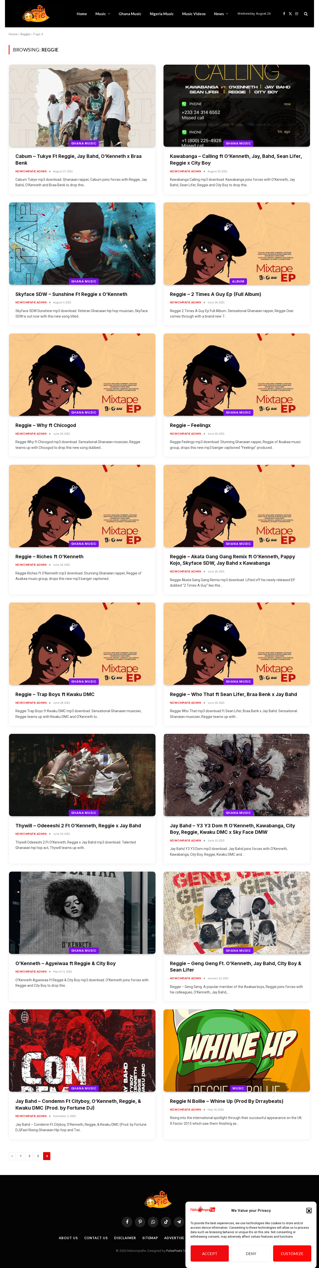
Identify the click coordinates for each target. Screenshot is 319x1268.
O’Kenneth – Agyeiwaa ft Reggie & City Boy (65, 963)
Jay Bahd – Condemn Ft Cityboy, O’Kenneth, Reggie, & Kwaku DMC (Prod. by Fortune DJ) (78, 1104)
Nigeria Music (162, 13)
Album (238, 281)
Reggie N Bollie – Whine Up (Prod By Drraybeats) (226, 1101)
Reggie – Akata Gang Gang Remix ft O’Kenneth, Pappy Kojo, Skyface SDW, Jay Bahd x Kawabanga (232, 560)
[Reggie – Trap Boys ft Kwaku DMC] (82, 644)
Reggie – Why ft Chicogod (45, 425)
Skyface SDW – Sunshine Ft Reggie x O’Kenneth (71, 294)
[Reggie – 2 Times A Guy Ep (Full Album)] (236, 243)
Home (82, 13)
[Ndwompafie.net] (37, 13)
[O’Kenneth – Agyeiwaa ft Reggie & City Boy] (82, 913)
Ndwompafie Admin (31, 171)
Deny (251, 1253)
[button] (309, 1210)
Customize (292, 1253)
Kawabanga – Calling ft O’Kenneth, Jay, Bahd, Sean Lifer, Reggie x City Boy (236, 159)
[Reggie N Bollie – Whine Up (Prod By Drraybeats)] (236, 1050)
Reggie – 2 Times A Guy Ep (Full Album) (215, 294)
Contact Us (96, 1238)
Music (100, 13)
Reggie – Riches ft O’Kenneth (49, 557)
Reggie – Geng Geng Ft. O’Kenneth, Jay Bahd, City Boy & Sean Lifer (235, 967)
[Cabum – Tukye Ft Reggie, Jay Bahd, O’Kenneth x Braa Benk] (82, 106)
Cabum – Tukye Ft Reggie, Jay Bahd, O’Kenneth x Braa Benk (78, 159)
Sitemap (150, 1238)
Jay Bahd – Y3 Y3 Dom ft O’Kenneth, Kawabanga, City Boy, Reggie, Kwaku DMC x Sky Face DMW (232, 829)
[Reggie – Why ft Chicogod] (82, 374)
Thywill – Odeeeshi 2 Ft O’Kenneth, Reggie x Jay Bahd (78, 826)
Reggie (25, 34)
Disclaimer (125, 1238)
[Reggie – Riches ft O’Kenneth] (82, 506)
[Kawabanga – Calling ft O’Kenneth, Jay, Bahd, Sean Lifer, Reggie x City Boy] (236, 106)
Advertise (174, 1238)
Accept (210, 1253)
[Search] (305, 13)
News (219, 13)
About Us (68, 1238)
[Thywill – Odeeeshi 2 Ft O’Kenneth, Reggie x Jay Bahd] (82, 775)
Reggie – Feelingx (190, 425)
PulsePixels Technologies (184, 1251)
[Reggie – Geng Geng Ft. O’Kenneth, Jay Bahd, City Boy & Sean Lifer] (236, 913)
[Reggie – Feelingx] (236, 374)
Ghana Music (130, 13)
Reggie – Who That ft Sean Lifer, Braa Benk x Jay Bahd (233, 694)
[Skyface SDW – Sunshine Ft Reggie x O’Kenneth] (82, 243)
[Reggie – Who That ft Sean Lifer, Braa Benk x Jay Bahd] (236, 644)
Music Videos (194, 13)
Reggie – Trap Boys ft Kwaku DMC (54, 694)
